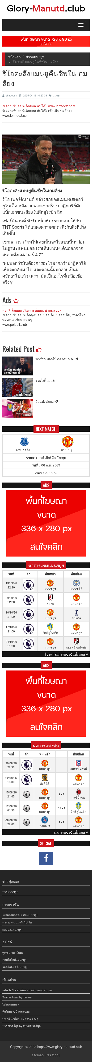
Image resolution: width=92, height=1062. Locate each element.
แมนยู (56, 95)
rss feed (52, 1055)
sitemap (38, 1055)
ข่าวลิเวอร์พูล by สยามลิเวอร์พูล (21, 1026)
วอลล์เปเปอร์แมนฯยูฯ (15, 967)
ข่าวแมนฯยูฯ (35, 56)
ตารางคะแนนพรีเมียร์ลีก (17, 922)
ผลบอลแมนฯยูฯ (11, 929)
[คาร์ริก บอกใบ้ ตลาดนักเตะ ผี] (18, 366)
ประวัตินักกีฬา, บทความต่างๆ (20, 1019)
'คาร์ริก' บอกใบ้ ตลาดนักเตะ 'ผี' (56, 358)
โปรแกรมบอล (10, 1004)
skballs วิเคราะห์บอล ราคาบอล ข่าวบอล (27, 990)
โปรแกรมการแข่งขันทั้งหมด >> (66, 654)
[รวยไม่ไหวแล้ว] (18, 387)
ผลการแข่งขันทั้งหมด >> (71, 832)
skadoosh (12, 95)
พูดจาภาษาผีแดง (12, 952)
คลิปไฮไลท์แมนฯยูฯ (14, 960)
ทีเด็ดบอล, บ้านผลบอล (15, 1011)
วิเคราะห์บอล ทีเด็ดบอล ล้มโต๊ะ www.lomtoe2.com (38, 106)
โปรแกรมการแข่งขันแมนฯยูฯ (20, 915)
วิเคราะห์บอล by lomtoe (17, 997)
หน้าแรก (14, 56)
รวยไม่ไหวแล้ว (46, 380)
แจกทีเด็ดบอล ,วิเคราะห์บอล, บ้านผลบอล (31, 310)
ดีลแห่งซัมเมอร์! (46, 401)
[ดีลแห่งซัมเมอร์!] (18, 408)
